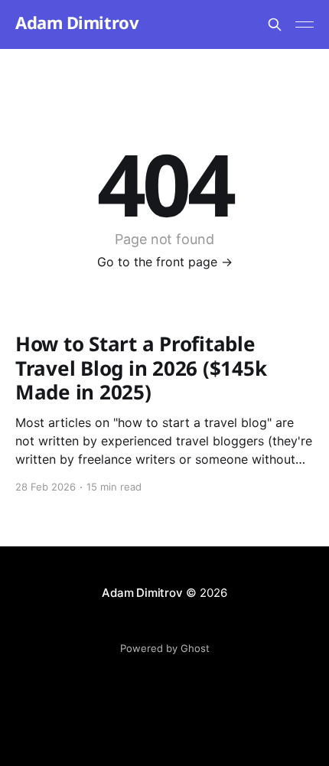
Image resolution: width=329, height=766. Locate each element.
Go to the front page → (165, 261)
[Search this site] (274, 24)
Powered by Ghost (165, 648)
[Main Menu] (304, 24)
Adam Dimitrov (76, 23)
